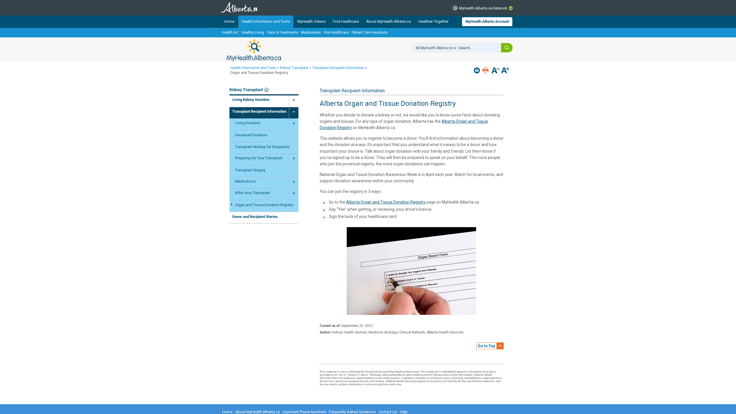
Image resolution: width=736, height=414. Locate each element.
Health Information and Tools (266, 21)
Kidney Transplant (294, 68)
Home (229, 21)
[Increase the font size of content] (505, 70)
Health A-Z (230, 32)
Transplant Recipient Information (338, 68)
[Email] (477, 70)
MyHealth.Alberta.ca (254, 50)
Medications (311, 32)
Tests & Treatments (282, 32)
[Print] (486, 70)
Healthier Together (433, 21)
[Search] (507, 47)
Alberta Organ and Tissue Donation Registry (385, 202)
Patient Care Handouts (370, 32)
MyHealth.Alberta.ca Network (483, 8)
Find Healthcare (346, 21)
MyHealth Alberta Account (487, 21)
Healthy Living (253, 32)
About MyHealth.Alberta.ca (388, 21)
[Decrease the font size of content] (495, 70)
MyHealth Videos (311, 21)
